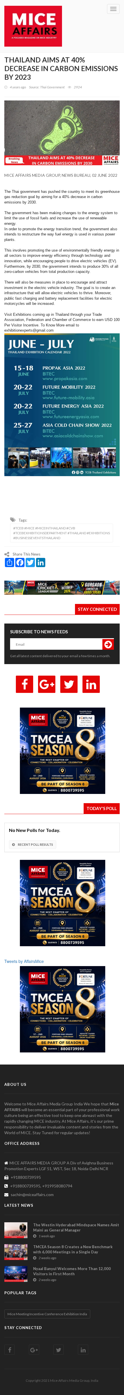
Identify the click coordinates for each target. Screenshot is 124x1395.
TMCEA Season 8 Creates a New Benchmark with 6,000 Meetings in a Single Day (72, 1249)
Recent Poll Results (35, 844)
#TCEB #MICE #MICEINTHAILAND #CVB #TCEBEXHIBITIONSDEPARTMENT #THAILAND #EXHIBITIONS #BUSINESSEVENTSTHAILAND (61, 533)
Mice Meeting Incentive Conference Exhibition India (47, 1314)
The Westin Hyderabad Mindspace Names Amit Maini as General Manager (76, 1227)
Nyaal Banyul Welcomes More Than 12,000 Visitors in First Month (72, 1271)
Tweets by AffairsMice (24, 961)
